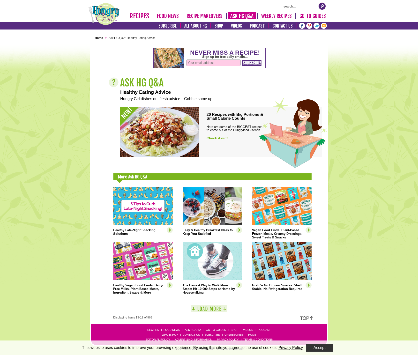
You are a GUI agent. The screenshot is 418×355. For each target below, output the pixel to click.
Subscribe (167, 26)
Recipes (139, 16)
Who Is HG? (170, 334)
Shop (219, 26)
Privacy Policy (228, 339)
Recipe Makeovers (205, 16)
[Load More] (209, 310)
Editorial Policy (158, 339)
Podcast (257, 26)
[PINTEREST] (309, 25)
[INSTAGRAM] (324, 25)
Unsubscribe (233, 334)
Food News (168, 16)
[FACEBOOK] (302, 25)
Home (252, 334)
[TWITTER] (317, 25)
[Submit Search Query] (322, 6)
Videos (236, 26)
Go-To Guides (312, 16)
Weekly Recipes (276, 16)
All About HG (195, 26)
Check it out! (217, 138)
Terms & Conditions (258, 339)
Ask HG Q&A (242, 16)
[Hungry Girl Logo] (104, 14)
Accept (319, 348)
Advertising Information (193, 339)
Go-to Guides (216, 329)
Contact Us (283, 26)
